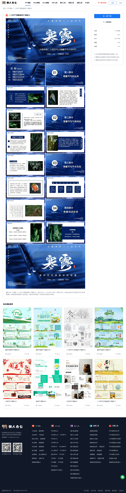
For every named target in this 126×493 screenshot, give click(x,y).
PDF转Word (54, 431)
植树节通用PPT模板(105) (43, 350)
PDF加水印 (54, 466)
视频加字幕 (100, 458)
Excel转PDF (54, 450)
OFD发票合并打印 (114, 435)
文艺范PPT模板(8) (72, 401)
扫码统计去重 (113, 458)
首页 (4, 8)
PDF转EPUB (54, 442)
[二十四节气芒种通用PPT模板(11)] (109, 379)
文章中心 (121, 490)
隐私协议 (100, 490)
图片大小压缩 (74, 435)
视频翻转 (92, 454)
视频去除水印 (93, 446)
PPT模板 (28, 3)
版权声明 (107, 490)
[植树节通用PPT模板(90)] (17, 327)
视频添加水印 (93, 442)
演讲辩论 (34, 458)
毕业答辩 (34, 442)
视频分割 (92, 450)
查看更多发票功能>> (115, 462)
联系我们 (114, 490)
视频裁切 (99, 450)
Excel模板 (46, 3)
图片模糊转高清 (74, 474)
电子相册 (34, 450)
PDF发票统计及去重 (115, 442)
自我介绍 (41, 458)
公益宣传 (41, 450)
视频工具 (71, 3)
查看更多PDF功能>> (57, 470)
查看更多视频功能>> (96, 462)
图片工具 (63, 3)
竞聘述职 (42, 439)
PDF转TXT (54, 446)
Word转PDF (62, 446)
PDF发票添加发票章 (115, 446)
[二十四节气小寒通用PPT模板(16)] (78, 327)
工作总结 (34, 431)
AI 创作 (87, 3)
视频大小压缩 (93, 439)
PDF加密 (60, 458)
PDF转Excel (54, 435)
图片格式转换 (74, 431)
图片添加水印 (74, 466)
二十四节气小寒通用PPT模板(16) (76, 350)
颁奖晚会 (41, 446)
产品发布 (41, 435)
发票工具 (79, 3)
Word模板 (36, 3)
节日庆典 (34, 446)
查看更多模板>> (36, 462)
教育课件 (41, 431)
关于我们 (86, 490)
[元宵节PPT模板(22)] (17, 379)
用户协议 (93, 490)
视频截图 (99, 454)
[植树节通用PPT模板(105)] (48, 327)
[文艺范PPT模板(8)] (78, 379)
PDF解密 (53, 462)
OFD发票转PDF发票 (115, 439)
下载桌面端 (102, 3)
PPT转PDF (63, 450)
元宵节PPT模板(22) (11, 401)
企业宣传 (34, 435)
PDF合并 (61, 454)
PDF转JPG (54, 439)
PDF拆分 (53, 458)
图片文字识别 (74, 442)
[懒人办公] (9, 2)
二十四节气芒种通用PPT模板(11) (106, 401)
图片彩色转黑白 (74, 470)
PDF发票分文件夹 (114, 454)
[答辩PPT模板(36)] (48, 379)
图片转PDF (54, 454)
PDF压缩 (60, 462)
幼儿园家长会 (43, 454)
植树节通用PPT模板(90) (12, 350)
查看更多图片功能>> (76, 478)
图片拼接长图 (74, 458)
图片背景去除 (74, 446)
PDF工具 (54, 3)
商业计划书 (35, 439)
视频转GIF (93, 458)
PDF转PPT (63, 435)
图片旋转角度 (74, 450)
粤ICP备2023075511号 (20, 490)
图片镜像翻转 (74, 462)
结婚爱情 (41, 442)
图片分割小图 (74, 454)
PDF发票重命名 (113, 450)
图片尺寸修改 (74, 439)
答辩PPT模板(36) (41, 401)
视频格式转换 (93, 431)
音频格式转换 (93, 435)
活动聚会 (34, 454)
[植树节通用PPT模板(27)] (109, 327)
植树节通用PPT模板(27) (104, 350)
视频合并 (102, 446)
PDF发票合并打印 (114, 431)
